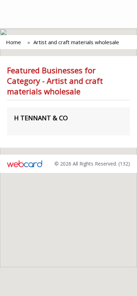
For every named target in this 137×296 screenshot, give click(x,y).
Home (13, 42)
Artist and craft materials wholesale (76, 42)
